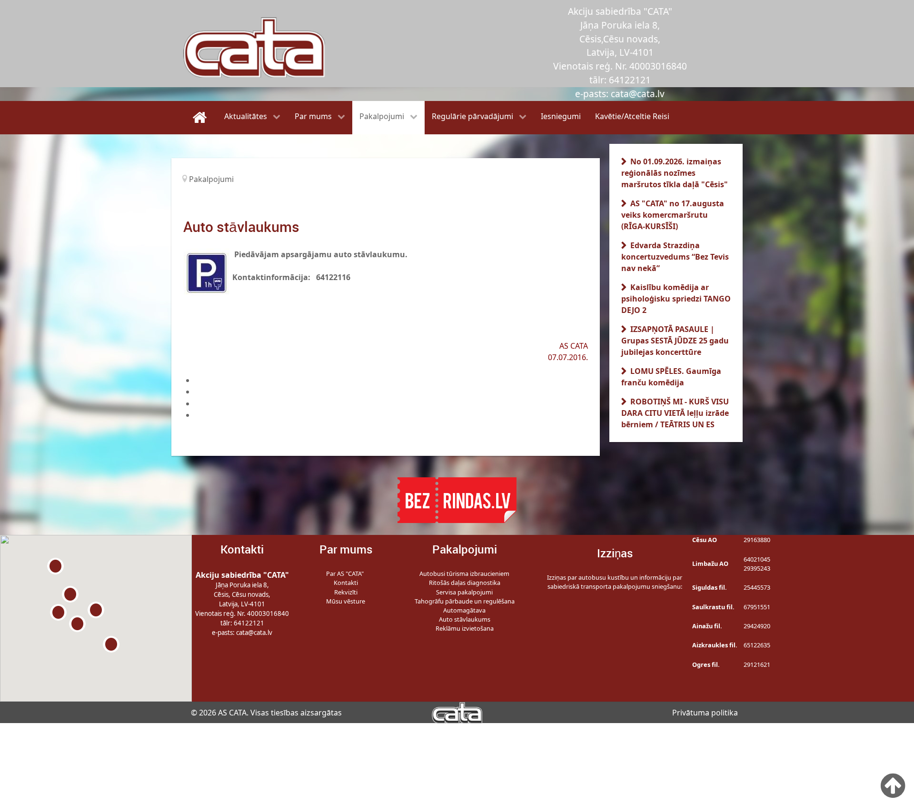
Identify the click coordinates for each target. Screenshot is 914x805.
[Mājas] (201, 117)
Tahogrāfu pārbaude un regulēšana (465, 601)
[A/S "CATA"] (457, 712)
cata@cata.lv (254, 632)
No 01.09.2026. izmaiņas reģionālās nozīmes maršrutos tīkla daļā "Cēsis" (674, 173)
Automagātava (464, 610)
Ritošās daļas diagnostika (464, 582)
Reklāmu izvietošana (465, 628)
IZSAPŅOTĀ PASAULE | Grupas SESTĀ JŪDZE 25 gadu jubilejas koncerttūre (675, 340)
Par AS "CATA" (345, 573)
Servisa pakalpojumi (464, 592)
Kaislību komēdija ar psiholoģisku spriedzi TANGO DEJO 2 (676, 298)
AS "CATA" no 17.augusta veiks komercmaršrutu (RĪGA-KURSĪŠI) (672, 214)
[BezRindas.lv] (457, 499)
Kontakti (346, 582)
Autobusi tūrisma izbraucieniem (464, 573)
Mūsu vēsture (345, 601)
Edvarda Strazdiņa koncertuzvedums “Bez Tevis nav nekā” (675, 256)
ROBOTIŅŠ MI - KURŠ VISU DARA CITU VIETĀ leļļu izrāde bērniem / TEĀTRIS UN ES (675, 413)
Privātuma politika (705, 712)
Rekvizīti (346, 592)
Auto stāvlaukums (464, 619)
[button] (96, 610)
